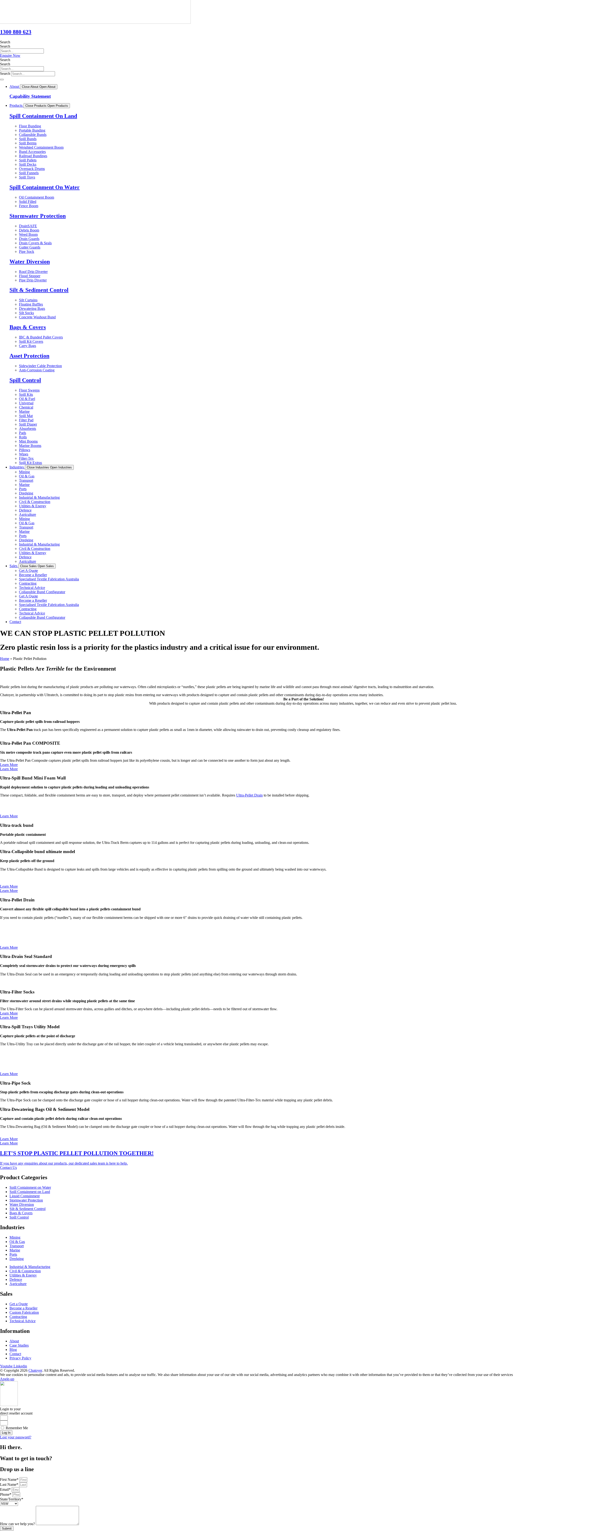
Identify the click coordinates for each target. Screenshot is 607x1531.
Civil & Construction (34, 502)
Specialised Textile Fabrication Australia (49, 579)
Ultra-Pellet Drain (249, 795)
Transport (26, 480)
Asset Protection (29, 356)
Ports (23, 489)
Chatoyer (35, 1370)
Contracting (28, 583)
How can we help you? (18, 1524)
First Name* (9, 1480)
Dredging (26, 493)
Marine (24, 485)
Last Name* (9, 1484)
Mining (24, 472)
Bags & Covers (27, 327)
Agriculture (27, 514)
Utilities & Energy (32, 506)
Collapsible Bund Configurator (42, 592)
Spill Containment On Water (44, 187)
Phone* (6, 1494)
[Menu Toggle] (2, 79)
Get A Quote (28, 571)
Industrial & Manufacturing (39, 497)
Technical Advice (32, 588)
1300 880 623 (15, 32)
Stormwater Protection (37, 216)
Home (4, 659)
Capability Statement (30, 96)
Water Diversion (29, 261)
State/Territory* (11, 1499)
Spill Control (25, 380)
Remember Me (16, 1428)
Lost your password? (15, 1437)
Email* (6, 1489)
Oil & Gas (26, 476)
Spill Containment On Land (43, 116)
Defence (25, 510)
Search (5, 42)
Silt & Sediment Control (39, 290)
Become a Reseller (33, 575)
